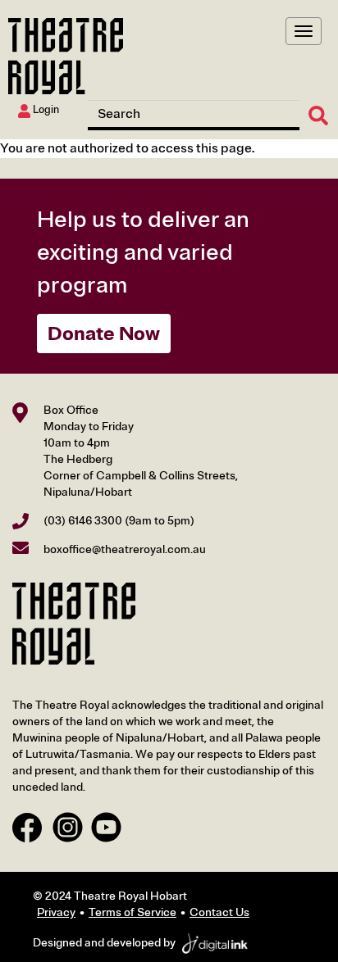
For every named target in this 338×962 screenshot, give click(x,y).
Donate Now (104, 333)
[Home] (65, 56)
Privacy (56, 912)
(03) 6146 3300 (82, 521)
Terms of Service (132, 912)
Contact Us (219, 912)
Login (44, 109)
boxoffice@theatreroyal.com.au (124, 549)
